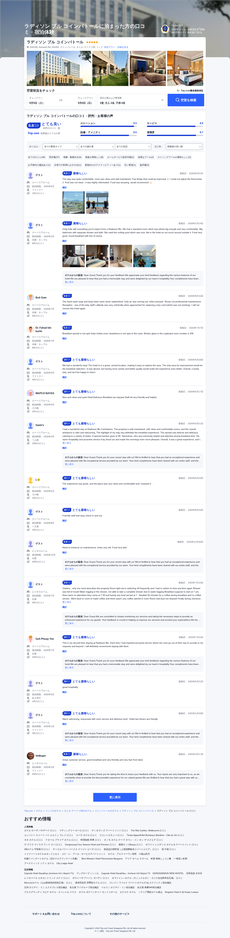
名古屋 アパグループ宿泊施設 (84, 887)
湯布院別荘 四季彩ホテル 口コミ (91, 882)
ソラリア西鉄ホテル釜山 (150, 892)
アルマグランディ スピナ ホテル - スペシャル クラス (50, 892)
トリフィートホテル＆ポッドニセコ (41, 854)
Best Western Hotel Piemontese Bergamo (102, 858)
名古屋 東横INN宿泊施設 (149, 887)
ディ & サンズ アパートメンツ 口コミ (110, 830)
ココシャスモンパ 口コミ (111, 835)
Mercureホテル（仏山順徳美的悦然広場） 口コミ (48, 882)
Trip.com (28, 810)
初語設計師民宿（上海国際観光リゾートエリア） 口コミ (131, 849)
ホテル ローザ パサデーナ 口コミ (40, 830)
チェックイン (36, 98)
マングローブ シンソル (87, 873)
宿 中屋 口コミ (169, 849)
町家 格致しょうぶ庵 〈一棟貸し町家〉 (170, 858)
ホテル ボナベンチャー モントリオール (98, 892)
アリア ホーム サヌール (136, 858)
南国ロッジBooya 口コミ (131, 844)
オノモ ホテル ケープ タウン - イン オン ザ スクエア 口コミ (133, 840)
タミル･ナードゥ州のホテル (78, 810)
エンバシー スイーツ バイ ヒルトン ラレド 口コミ (48, 835)
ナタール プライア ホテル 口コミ (62, 840)
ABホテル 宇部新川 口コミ (37, 849)
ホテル (39, 810)
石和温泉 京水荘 (194, 873)
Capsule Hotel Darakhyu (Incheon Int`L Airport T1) (49, 873)
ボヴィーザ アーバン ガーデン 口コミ (90, 878)
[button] (209, 5)
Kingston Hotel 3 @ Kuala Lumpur (182, 892)
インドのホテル (53, 810)
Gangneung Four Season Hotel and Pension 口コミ (90, 844)
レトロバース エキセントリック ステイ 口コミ (47, 878)
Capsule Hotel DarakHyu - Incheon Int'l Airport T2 (125, 873)
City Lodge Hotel (64, 863)
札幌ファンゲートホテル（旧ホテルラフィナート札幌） (51, 858)
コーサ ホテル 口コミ (86, 835)
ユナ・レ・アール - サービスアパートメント (83, 854)
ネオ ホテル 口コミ (33, 840)
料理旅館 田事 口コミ (91, 840)
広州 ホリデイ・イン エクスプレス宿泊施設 (45, 887)
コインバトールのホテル (107, 810)
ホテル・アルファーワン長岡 (122, 854)
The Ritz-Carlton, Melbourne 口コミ (148, 830)
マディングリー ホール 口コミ (74, 830)
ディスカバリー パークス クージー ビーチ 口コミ (77, 849)
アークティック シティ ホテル (39, 863)
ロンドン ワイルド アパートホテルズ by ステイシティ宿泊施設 (140, 882)
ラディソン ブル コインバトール (138, 810)
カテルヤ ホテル (128, 892)
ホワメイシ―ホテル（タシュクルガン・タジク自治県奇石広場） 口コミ (147, 878)
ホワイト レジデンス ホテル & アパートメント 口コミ (172, 844)
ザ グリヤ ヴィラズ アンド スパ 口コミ (43, 844)
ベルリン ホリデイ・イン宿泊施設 (118, 887)
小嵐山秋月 (144, 854)
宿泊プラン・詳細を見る (116, 47)
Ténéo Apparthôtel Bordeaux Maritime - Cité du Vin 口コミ (155, 835)
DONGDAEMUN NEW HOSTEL (168, 873)
